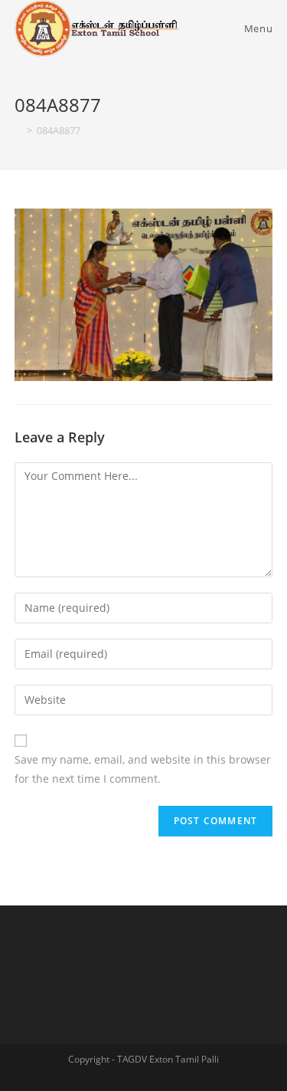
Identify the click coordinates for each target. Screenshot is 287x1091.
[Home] (18, 130)
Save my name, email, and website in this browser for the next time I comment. (143, 769)
